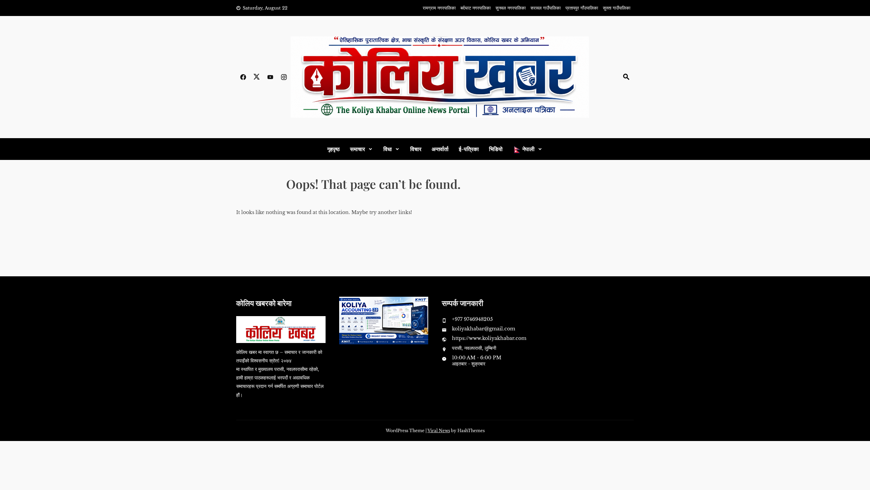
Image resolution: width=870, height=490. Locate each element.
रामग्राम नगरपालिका (439, 8)
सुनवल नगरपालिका (510, 8)
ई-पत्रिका (469, 148)
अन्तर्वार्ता (440, 148)
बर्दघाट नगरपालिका (475, 8)
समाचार (357, 148)
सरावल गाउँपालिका (545, 8)
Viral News (439, 430)
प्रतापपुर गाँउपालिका (582, 8)
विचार (415, 148)
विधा (387, 148)
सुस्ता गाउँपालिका (616, 8)
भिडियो (496, 148)
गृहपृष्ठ (333, 148)
